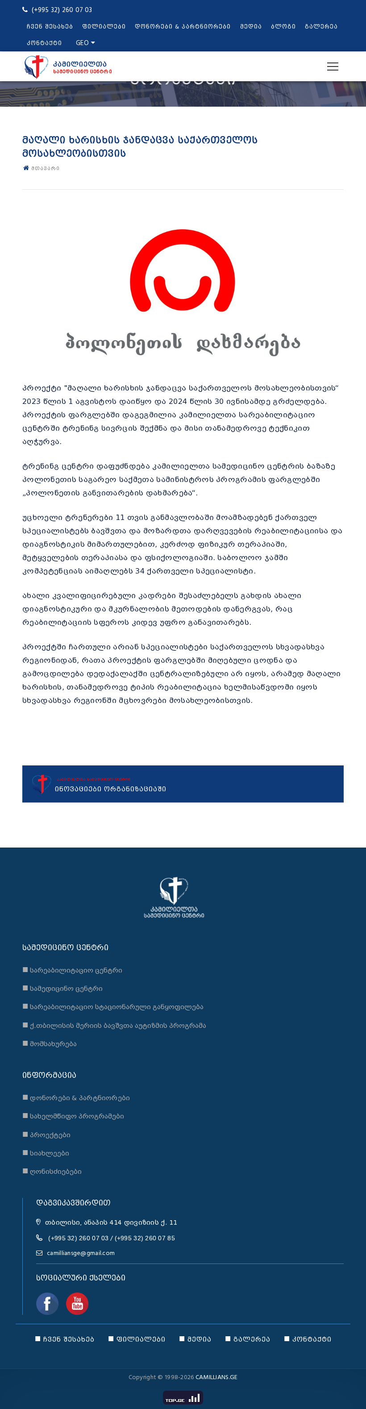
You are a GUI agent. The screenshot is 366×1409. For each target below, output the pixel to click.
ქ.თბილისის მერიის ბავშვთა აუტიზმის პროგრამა (114, 1024)
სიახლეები (45, 1152)
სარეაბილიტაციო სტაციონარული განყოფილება (113, 1006)
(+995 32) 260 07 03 (78, 1238)
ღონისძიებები (52, 1170)
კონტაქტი (44, 43)
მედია (251, 26)
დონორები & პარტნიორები (183, 26)
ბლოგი (283, 26)
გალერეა (321, 26)
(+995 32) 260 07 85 (145, 1238)
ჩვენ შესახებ (50, 26)
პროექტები (46, 1134)
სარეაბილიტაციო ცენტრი (72, 969)
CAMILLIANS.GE (216, 1377)
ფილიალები (104, 26)
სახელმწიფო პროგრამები (73, 1115)
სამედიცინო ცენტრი (62, 987)
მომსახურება (49, 1043)
